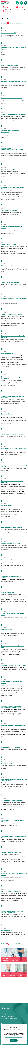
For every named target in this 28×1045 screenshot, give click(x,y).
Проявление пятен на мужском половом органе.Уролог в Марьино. (12, 762)
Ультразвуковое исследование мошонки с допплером (12, 481)
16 (12, 23)
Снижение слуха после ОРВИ (8, 33)
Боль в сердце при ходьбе (8, 169)
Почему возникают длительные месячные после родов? (12, 396)
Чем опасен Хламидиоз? (7, 592)
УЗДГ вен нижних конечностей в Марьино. (12, 800)
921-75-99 (21, 9)
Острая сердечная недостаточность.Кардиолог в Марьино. (12, 148)
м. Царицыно (8, 11)
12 (4, 23)
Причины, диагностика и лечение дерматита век (13, 836)
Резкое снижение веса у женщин (9, 65)
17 (14, 23)
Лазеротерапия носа (6, 629)
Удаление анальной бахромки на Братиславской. (10, 131)
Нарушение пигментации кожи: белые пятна (13, 114)
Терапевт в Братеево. (7, 353)
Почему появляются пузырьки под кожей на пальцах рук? (13, 336)
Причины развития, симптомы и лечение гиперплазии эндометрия (12, 911)
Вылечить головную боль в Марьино (11, 891)
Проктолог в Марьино (7, 414)
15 (10, 23)
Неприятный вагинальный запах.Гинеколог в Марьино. (13, 188)
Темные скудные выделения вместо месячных (13, 81)
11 (1, 23)
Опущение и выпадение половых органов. (12, 852)
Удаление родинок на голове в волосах (11, 527)
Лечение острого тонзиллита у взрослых (12, 434)
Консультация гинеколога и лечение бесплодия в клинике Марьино (14, 780)
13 (6, 23)
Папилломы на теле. (6, 505)
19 (19, 23)
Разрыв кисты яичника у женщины (10, 747)
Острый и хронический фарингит (10, 282)
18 (17, 23)
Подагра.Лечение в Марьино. (9, 266)
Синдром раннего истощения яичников (11, 98)
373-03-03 (7, 9)
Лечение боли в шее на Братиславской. (11, 314)
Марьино (21, 7)
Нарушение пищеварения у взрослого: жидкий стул (13, 299)
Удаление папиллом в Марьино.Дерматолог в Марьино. (13, 48)
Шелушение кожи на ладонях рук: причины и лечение (13, 614)
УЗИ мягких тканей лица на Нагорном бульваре (14, 560)
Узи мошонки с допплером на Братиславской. (13, 725)
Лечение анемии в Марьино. (8, 244)
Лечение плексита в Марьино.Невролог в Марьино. (12, 227)
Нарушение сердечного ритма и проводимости (14, 448)
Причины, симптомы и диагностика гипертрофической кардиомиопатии (11, 706)
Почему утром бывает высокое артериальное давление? (14, 874)
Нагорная (7, 7)
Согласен (13, 1040)
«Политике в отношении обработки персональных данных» (15, 1036)
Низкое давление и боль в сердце (10, 210)
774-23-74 (7, 13)
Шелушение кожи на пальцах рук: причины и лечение (13, 820)
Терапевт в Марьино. (6, 930)
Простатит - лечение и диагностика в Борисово (11, 576)
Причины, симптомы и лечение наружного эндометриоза (12, 377)
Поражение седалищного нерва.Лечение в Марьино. (12, 646)
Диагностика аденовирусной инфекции (11, 543)
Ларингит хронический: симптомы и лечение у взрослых (14, 465)
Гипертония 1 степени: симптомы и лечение (13, 665)
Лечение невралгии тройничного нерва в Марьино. (12, 682)
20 (21, 23)
